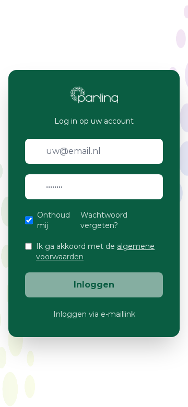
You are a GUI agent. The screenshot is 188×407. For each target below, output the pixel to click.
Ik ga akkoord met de (95, 251)
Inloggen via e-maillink (94, 314)
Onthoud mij (53, 220)
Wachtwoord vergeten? (103, 220)
